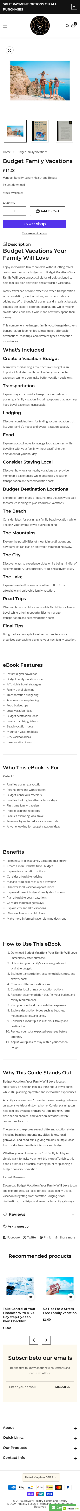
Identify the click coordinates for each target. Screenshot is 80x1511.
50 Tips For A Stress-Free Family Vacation (60, 1311)
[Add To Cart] (30, 1296)
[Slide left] (4, 131)
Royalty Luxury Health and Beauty (45, 1500)
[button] (33, 1340)
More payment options (34, 233)
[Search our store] (68, 25)
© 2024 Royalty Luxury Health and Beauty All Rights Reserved (40, 1505)
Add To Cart (50, 211)
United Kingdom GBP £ (39, 1477)
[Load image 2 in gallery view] (40, 131)
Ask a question (19, 1226)
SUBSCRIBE (62, 1386)
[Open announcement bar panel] (74, 7)
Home (7, 152)
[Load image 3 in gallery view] (64, 131)
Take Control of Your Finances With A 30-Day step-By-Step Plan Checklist (19, 1315)
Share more (67, 1237)
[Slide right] (75, 131)
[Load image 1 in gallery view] (15, 131)
